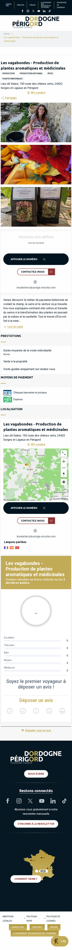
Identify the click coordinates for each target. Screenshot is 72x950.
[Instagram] (28, 11)
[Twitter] (33, 11)
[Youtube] (38, 11)
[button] (36, 122)
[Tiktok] (49, 11)
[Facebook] (22, 11)
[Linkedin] (44, 11)
